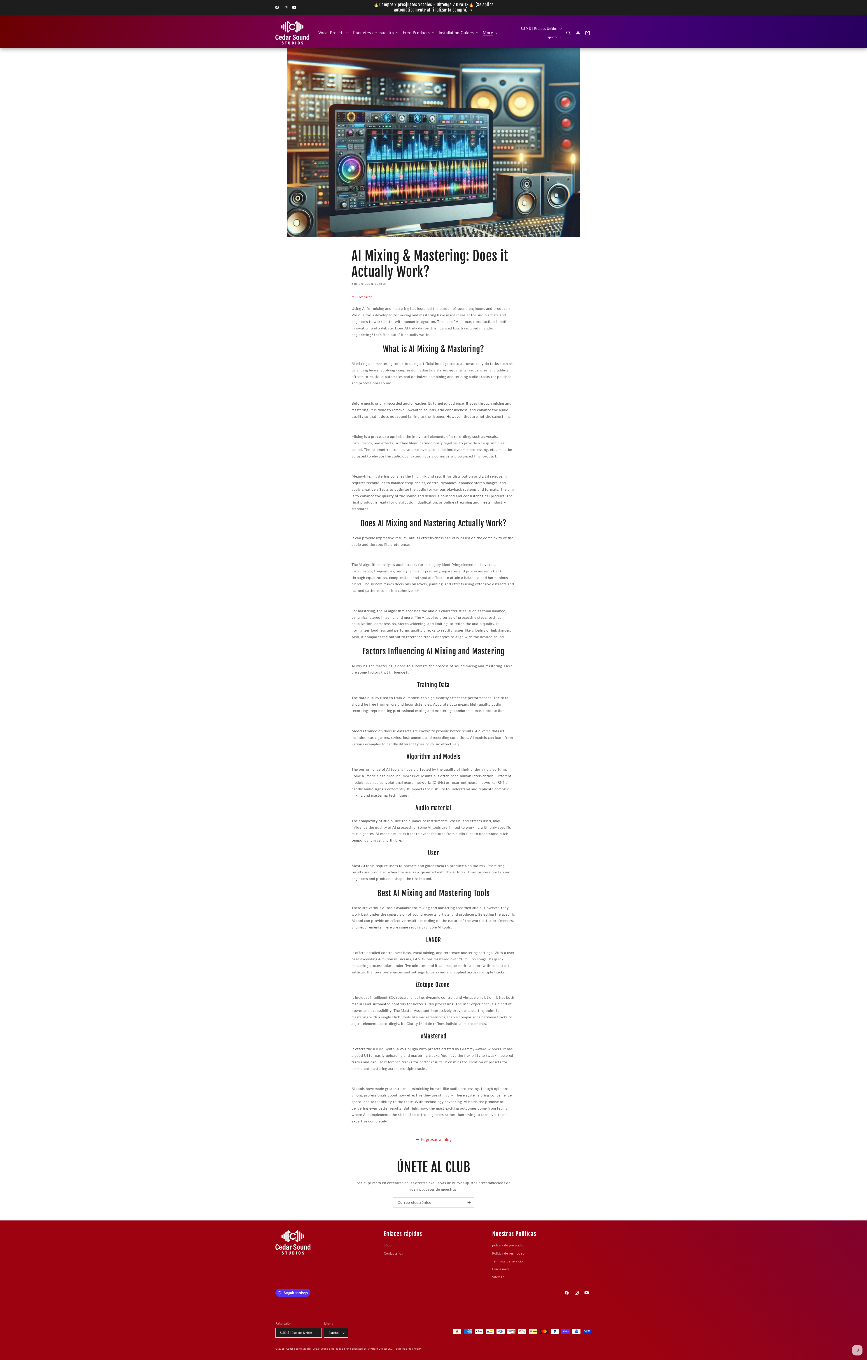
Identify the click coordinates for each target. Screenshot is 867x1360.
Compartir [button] (364, 297)
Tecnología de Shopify (408, 1348)
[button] (333, 32)
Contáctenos (393, 1253)
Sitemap (498, 1277)
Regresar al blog (436, 1139)
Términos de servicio (507, 1261)
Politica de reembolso (508, 1253)
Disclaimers (501, 1269)
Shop (388, 1245)
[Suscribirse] (469, 1202)
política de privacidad (508, 1245)
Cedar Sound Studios (299, 1348)
